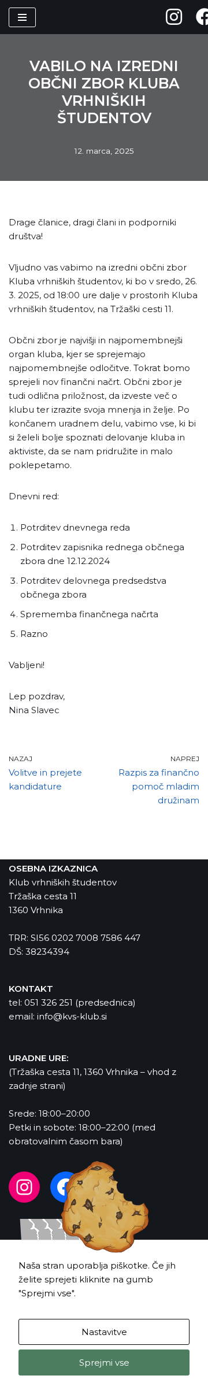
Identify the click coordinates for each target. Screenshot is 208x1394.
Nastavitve (104, 1331)
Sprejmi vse (104, 1362)
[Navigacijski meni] (22, 17)
